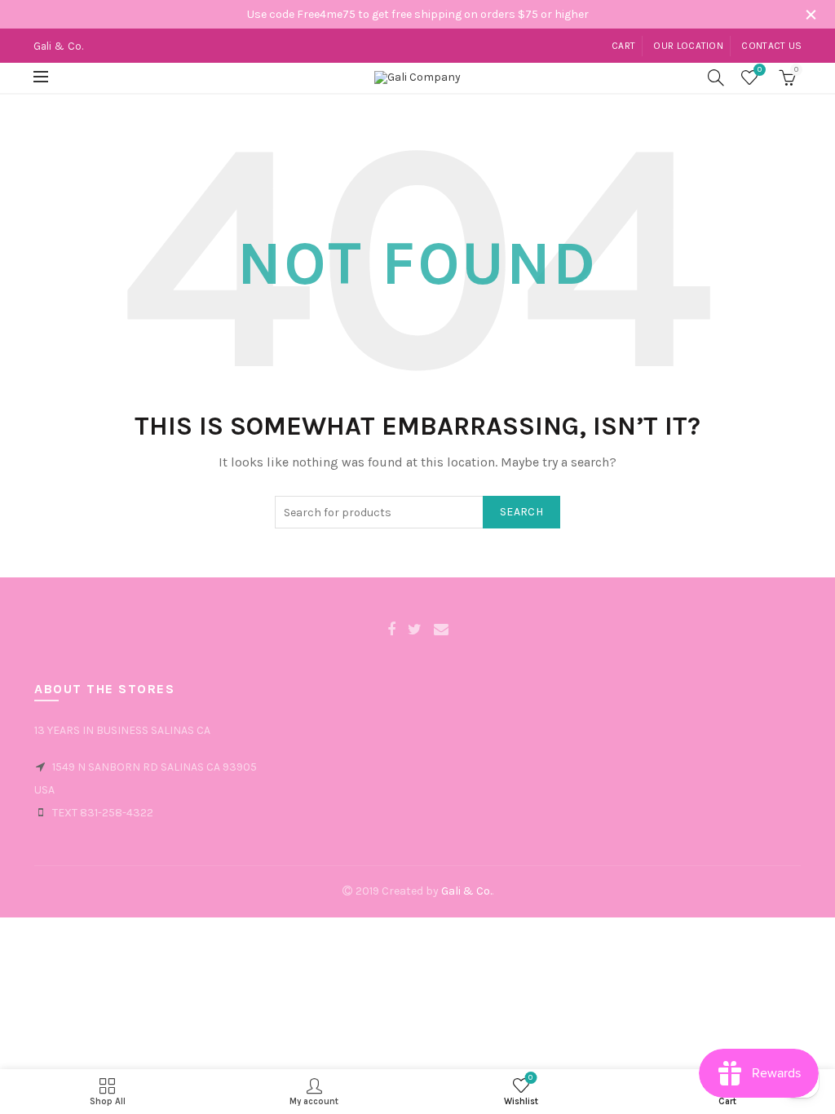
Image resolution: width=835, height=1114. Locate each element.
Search (521, 512)
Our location (688, 45)
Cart (623, 45)
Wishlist (760, 69)
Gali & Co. (466, 891)
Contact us (771, 45)
